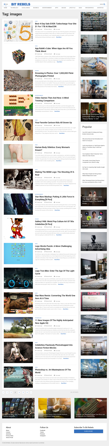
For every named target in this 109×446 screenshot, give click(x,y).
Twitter (42, 432)
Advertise (8, 434)
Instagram (43, 435)
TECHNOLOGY (14, 7)
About (7, 430)
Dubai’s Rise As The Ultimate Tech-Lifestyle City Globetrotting (93, 373)
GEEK (80, 7)
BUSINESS (36, 7)
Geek (36, 21)
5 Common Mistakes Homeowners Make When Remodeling (92, 350)
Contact (8, 432)
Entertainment (39, 95)
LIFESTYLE (72, 7)
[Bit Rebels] (20, 4)
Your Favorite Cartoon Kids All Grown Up (53, 122)
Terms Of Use (9, 437)
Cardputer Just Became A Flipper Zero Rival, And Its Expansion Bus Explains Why (90, 415)
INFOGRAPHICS (89, 7)
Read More (58, 37)
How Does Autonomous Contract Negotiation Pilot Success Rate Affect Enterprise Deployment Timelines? (92, 46)
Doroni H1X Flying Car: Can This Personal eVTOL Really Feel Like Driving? (92, 329)
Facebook (42, 430)
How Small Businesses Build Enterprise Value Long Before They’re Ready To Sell (93, 116)
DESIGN (64, 7)
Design (37, 70)
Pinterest (42, 434)
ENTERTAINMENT (47, 7)
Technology (38, 317)
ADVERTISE (100, 7)
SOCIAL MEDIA (26, 7)
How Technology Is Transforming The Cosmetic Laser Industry (93, 71)
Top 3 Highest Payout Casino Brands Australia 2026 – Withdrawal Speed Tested (53, 415)
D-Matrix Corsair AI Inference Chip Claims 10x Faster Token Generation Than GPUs (93, 306)
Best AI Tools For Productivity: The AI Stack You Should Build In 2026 (93, 223)
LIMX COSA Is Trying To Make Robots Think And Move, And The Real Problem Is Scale (93, 246)
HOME (5, 7)
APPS (56, 7)
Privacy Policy (9, 435)
